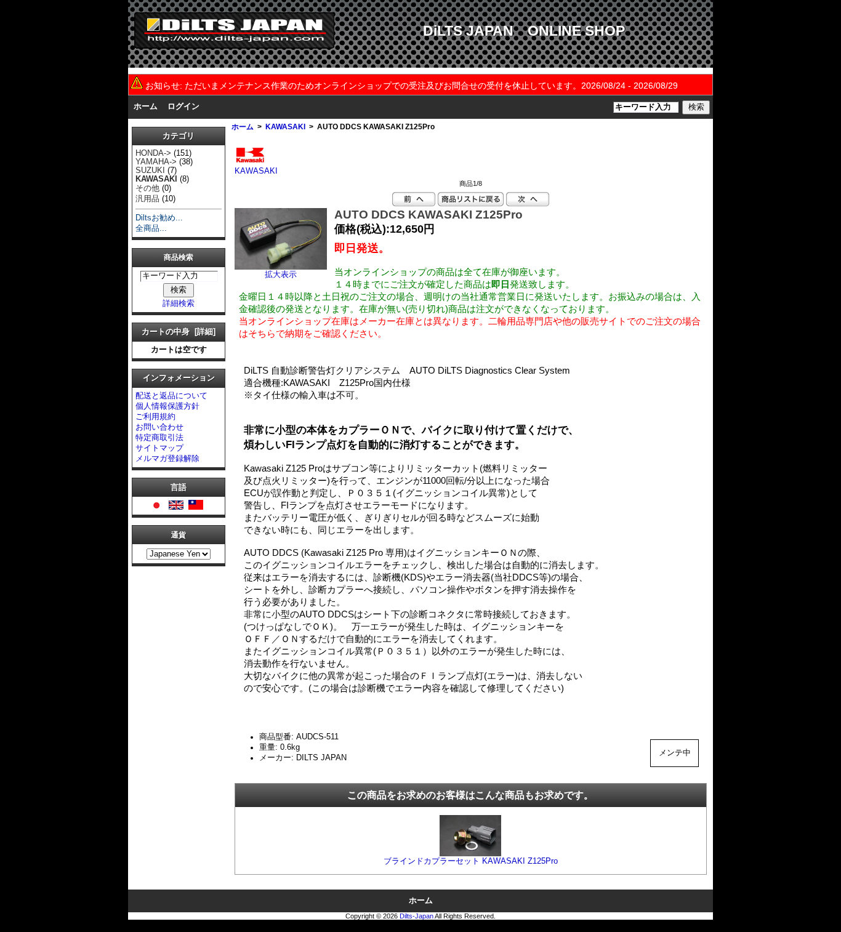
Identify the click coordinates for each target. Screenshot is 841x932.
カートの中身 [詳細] (178, 331)
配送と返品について (171, 396)
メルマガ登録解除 (167, 458)
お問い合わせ (159, 427)
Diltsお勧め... (159, 218)
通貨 (178, 535)
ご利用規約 (155, 416)
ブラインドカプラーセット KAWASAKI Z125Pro (471, 861)
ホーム (146, 106)
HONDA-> (153, 153)
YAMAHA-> (156, 162)
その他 (147, 188)
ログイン (183, 106)
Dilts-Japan (416, 916)
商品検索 (178, 257)
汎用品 (147, 199)
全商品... (151, 228)
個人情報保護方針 (167, 406)
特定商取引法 (159, 437)
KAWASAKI (285, 127)
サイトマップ (159, 448)
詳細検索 (179, 303)
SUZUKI (150, 170)
